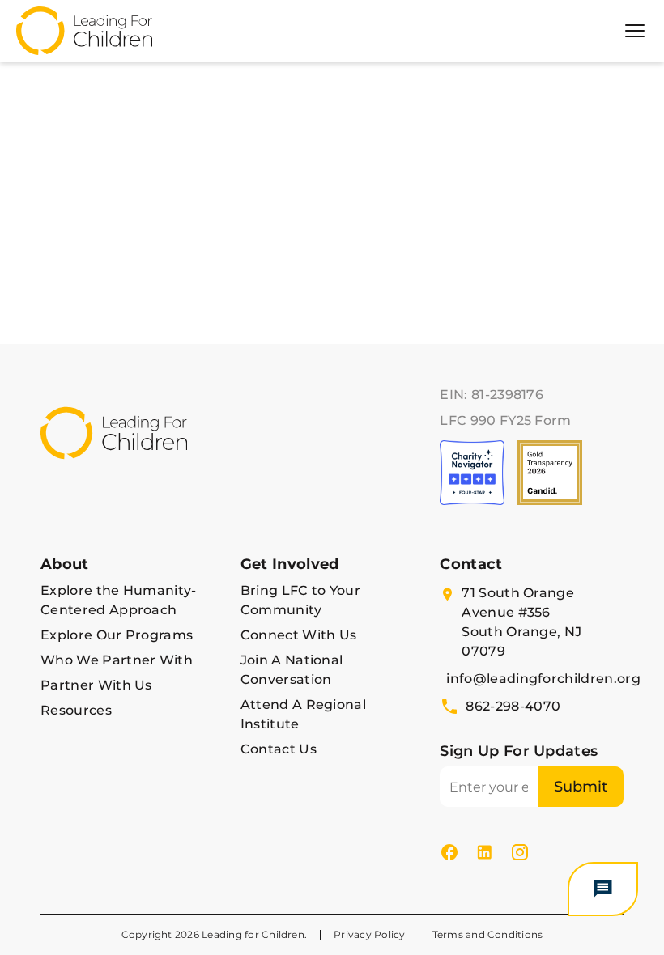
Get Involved (289, 564)
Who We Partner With (116, 660)
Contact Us (278, 749)
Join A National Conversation (291, 669)
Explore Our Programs (116, 635)
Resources (76, 710)
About (64, 564)
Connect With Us (298, 635)
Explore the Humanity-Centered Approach (118, 600)
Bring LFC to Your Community (300, 600)
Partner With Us (96, 685)
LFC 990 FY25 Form (505, 420)
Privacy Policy (369, 934)
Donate (72, 366)
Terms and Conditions (487, 934)
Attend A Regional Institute (303, 714)
